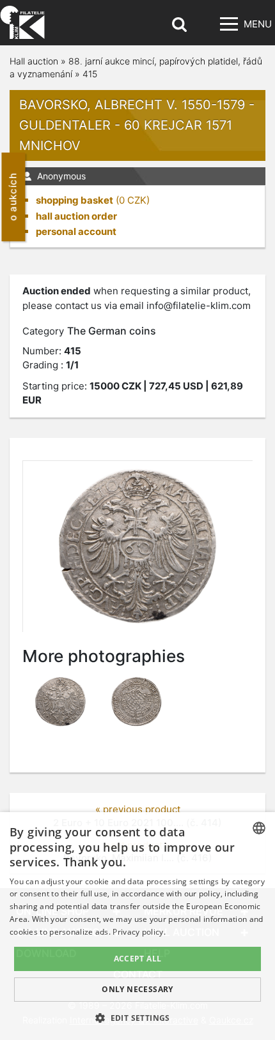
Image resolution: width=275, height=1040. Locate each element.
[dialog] (137, 926)
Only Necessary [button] (137, 989)
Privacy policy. (139, 931)
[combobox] (259, 828)
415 (89, 73)
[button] (137, 1017)
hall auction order (76, 216)
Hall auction (34, 61)
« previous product (137, 809)
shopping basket (74, 200)
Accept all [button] (138, 958)
